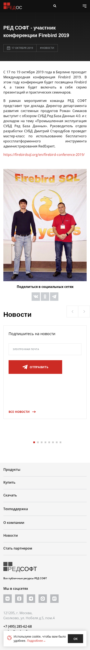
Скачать (10, 495)
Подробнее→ (36, 641)
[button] (72, 311)
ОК (75, 639)
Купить (9, 482)
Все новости (19, 412)
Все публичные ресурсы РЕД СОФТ (25, 578)
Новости (10, 535)
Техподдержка (15, 509)
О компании (13, 522)
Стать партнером (17, 548)
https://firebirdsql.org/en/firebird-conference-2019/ (44, 154)
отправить (39, 367)
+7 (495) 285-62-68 (17, 626)
